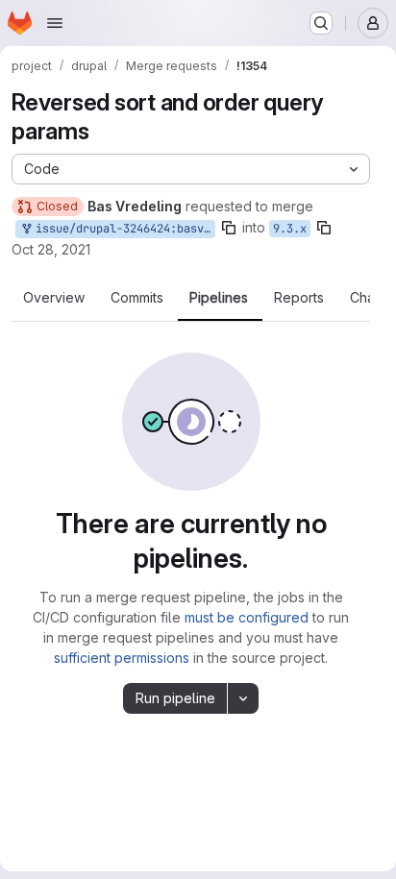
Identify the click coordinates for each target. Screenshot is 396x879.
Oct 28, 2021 (51, 249)
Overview (54, 297)
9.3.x (290, 228)
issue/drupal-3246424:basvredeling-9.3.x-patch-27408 (122, 228)
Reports (299, 297)
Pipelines (218, 297)
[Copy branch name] (228, 227)
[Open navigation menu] (54, 23)
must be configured (247, 617)
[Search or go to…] (321, 23)
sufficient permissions (121, 657)
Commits (137, 297)
